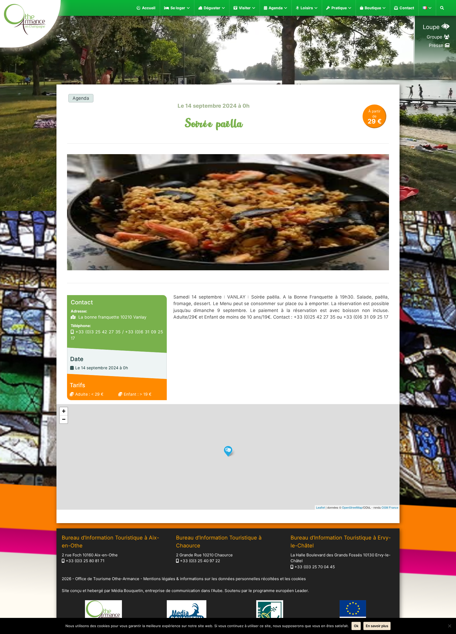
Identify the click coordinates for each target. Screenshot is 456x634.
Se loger (177, 8)
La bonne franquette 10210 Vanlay (111, 317)
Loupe (431, 26)
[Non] (449, 625)
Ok (356, 626)
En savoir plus (377, 626)
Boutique (373, 8)
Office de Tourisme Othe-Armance (107, 578)
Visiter (245, 8)
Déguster (212, 8)
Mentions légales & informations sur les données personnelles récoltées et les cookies (224, 578)
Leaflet (320, 507)
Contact (407, 8)
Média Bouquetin (127, 590)
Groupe (434, 37)
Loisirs (307, 8)
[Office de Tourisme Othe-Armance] (30, 20)
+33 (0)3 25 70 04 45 (314, 566)
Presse (436, 45)
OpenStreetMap (352, 507)
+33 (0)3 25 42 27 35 (98, 331)
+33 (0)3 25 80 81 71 (85, 560)
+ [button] (63, 411)
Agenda (276, 8)
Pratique (339, 8)
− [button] (63, 419)
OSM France (390, 507)
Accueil (148, 8)
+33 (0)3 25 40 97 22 (200, 560)
